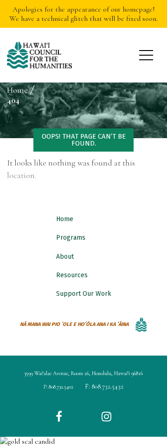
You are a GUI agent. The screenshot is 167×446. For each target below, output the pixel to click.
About (65, 257)
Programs (70, 238)
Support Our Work (83, 294)
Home (64, 219)
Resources (72, 275)
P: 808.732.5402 (58, 386)
